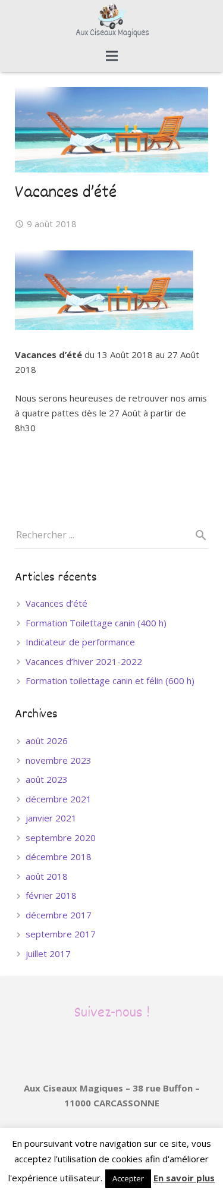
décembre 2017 (59, 915)
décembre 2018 (59, 856)
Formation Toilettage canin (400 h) (96, 623)
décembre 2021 (59, 799)
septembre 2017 (61, 934)
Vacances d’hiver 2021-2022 (84, 661)
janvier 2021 (51, 818)
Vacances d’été (56, 603)
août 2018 (47, 876)
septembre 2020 (61, 837)
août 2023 (47, 779)
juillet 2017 (48, 953)
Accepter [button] (128, 1178)
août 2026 (47, 741)
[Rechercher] (196, 535)
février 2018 (51, 895)
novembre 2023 (59, 760)
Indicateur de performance (80, 642)
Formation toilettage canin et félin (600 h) (110, 680)
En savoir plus (184, 1178)
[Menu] (112, 56)
